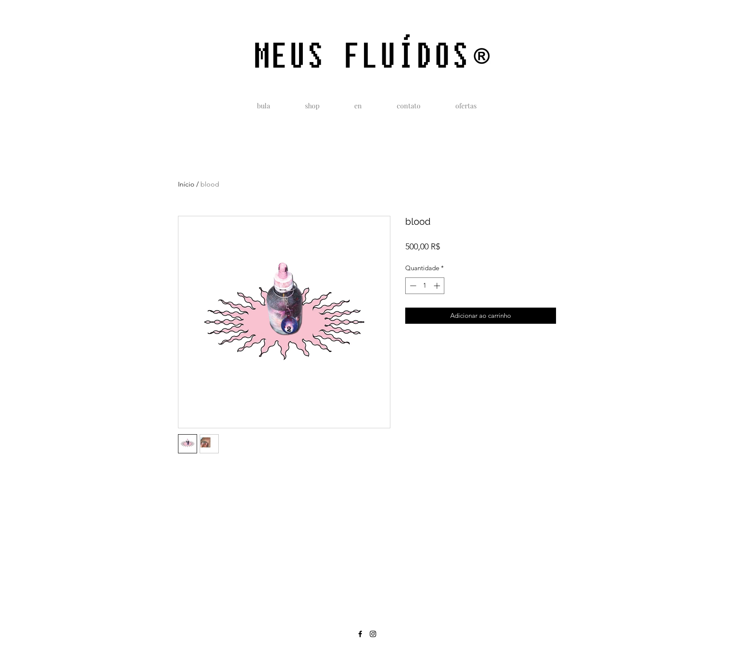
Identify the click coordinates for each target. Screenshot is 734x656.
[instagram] (373, 634)
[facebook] (360, 634)
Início (186, 184)
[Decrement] (412, 286)
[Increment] (437, 286)
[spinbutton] (425, 286)
